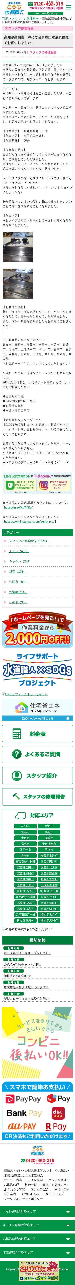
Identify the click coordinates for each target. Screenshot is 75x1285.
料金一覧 (31, 1184)
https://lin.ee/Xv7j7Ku (18, 507)
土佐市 (25, 837)
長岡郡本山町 (25, 879)
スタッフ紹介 (40, 1189)
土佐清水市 (49, 843)
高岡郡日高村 (25, 908)
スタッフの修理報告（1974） (29, 541)
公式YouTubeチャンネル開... (23, 964)
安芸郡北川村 (49, 867)
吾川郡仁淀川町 (49, 891)
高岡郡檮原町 (49, 902)
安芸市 (25, 832)
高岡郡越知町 (25, 902)
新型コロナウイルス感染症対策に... (27, 998)
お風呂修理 (11, 1184)
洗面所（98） (18, 581)
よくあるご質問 (14, 1189)
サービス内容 (13, 1180)
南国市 (49, 832)
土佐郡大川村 (49, 885)
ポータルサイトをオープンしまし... (27, 953)
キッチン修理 (58, 1180)
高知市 (25, 826)
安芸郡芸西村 (49, 873)
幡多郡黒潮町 (49, 920)
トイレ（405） (19, 551)
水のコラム (62, 1189)
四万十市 (25, 849)
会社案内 (10, 1194)
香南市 (49, 849)
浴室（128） (17, 571)
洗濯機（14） (18, 592)
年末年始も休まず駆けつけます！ (26, 987)
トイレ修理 (35, 1180)
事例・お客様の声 (55, 1184)
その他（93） (18, 602)
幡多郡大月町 (49, 914)
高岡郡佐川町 (49, 897)
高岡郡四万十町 (25, 914)
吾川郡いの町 (25, 891)
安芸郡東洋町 (49, 855)
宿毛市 (25, 843)
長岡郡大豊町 (49, 879)
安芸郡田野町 (49, 861)
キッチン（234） (20, 561)
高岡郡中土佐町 (25, 897)
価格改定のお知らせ (17, 976)
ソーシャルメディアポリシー (23, 1198)
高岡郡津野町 (49, 908)
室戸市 (49, 826)
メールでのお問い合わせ (46, 13)
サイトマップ (55, 1194)
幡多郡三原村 (25, 920)
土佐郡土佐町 (25, 885)
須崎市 (49, 837)
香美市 (25, 855)
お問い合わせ (31, 1194)
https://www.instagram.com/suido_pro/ (29, 521)
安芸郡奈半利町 (25, 861)
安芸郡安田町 (25, 867)
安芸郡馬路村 (25, 873)
